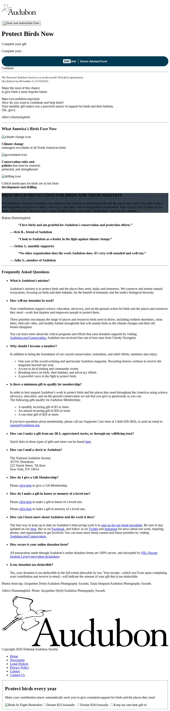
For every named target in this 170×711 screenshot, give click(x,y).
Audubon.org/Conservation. (28, 338)
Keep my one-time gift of (130, 705)
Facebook (57, 529)
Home (14, 656)
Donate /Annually (60, 705)
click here (25, 485)
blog (33, 529)
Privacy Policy (19, 667)
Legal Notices (19, 663)
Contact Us (17, 675)
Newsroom (17, 660)
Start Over (33, 23)
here (88, 441)
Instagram (110, 529)
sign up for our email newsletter (121, 525)
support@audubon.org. (25, 425)
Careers (15, 671)
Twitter (93, 529)
